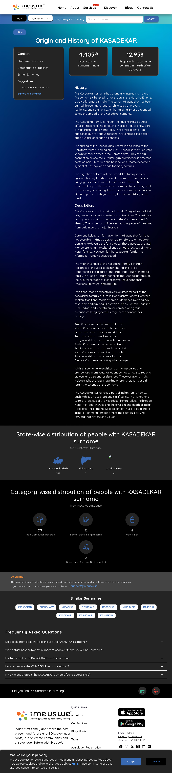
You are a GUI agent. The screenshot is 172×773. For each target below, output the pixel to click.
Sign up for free (40, 18)
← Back (19, 32)
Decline (156, 761)
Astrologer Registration (86, 747)
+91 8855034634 (139, 739)
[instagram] (126, 746)
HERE (75, 763)
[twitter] (132, 746)
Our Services (79, 723)
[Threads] (137, 746)
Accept (131, 761)
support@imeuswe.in (84, 586)
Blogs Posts (79, 731)
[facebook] (120, 746)
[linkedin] (143, 746)
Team (74, 739)
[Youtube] (149, 746)
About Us (77, 715)
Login (19, 18)
